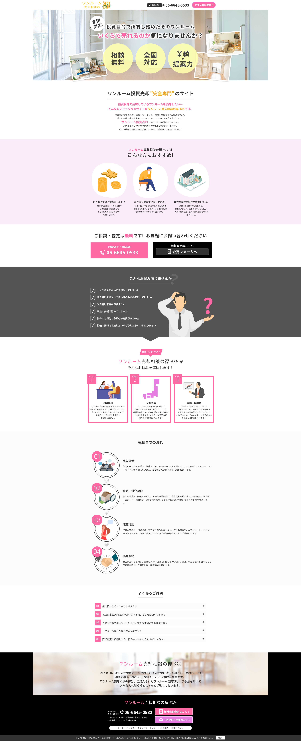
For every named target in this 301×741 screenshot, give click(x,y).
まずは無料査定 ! (204, 5)
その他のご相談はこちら (177, 719)
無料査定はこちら (184, 249)
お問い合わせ (177, 728)
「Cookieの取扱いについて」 (189, 738)
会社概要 (131, 728)
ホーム (121, 728)
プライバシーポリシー (148, 728)
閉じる (220, 738)
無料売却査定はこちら (177, 711)
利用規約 (164, 728)
